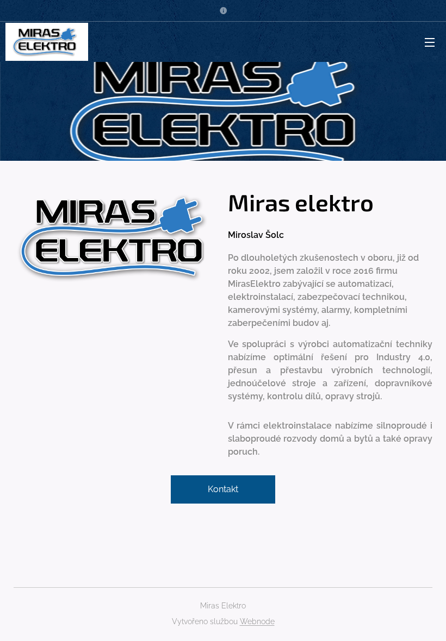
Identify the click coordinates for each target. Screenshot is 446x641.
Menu (430, 42)
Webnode (257, 621)
